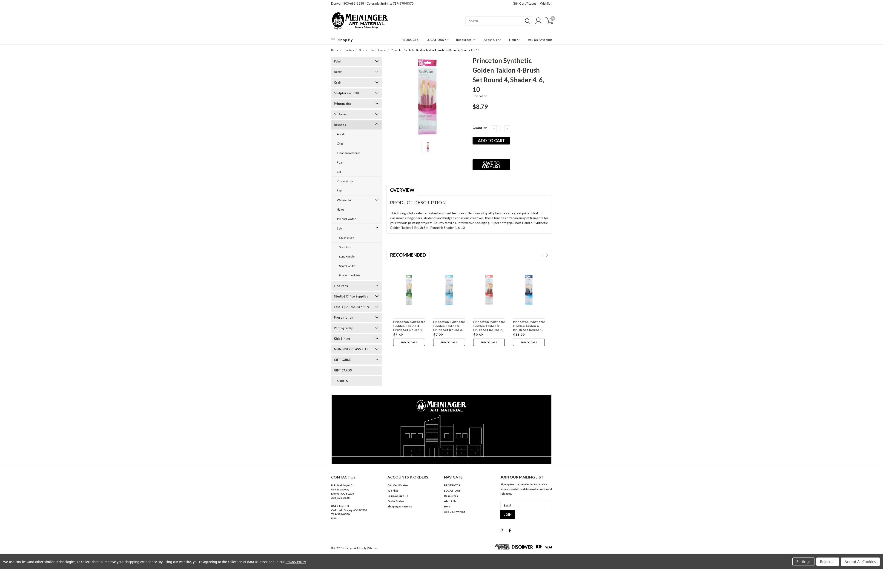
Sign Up (403, 496)
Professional (345, 181)
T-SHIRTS (341, 381)
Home (335, 50)
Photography (343, 328)
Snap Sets (345, 247)
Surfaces (340, 114)
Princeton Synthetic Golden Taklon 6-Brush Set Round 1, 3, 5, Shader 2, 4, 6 (529, 328)
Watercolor (344, 200)
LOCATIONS (436, 40)
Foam (340, 162)
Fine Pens (341, 286)
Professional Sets (350, 275)
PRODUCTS (410, 40)
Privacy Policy (296, 562)
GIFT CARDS (343, 370)
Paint (337, 61)
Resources (464, 40)
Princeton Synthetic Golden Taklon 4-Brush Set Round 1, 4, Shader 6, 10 (409, 328)
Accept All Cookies (860, 561)
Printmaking (343, 103)
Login (391, 496)
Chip (340, 143)
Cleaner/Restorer (348, 153)
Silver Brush (346, 237)
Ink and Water (346, 219)
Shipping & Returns (399, 506)
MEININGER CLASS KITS (351, 349)
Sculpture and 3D (346, 93)
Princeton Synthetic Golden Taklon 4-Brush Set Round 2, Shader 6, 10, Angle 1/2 (489, 330)
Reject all (827, 561)
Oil (339, 172)
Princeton (480, 96)
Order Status (395, 501)
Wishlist (546, 3)
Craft (337, 82)
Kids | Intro (342, 338)
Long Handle (347, 256)
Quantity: (480, 128)
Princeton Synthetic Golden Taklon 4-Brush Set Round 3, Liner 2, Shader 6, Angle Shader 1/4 (449, 330)
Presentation (343, 317)
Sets (361, 50)
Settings (803, 561)
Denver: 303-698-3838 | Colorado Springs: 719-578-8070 (372, 3)
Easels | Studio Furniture (352, 307)
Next (546, 255)
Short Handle (378, 50)
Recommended (408, 255)
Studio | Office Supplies (351, 296)
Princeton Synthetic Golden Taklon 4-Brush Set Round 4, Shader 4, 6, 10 (435, 50)
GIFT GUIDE (342, 360)
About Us (491, 40)
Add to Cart (409, 342)
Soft (339, 190)
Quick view (409, 290)
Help (513, 40)
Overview (402, 190)
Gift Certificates (524, 3)
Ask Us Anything (540, 40)
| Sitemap (372, 548)
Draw (337, 72)
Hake (340, 209)
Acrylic (341, 134)
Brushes (349, 50)
